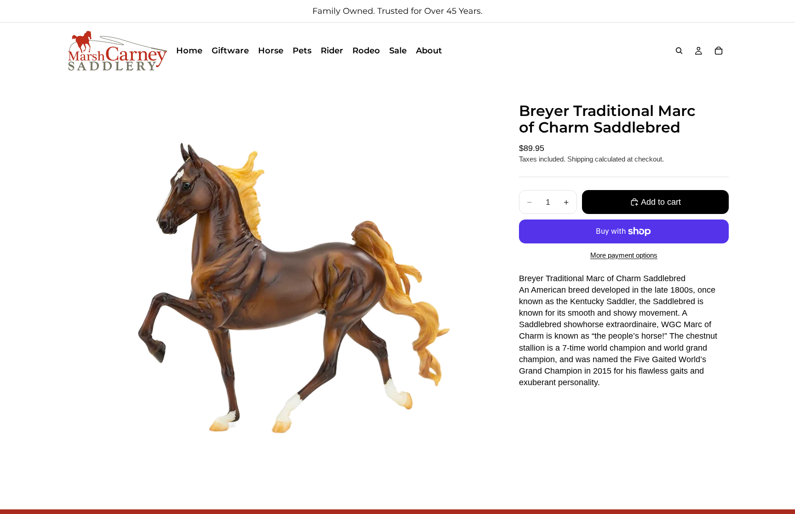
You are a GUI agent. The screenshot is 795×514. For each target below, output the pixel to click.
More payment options (623, 255)
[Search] (679, 50)
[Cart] (719, 50)
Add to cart (661, 202)
